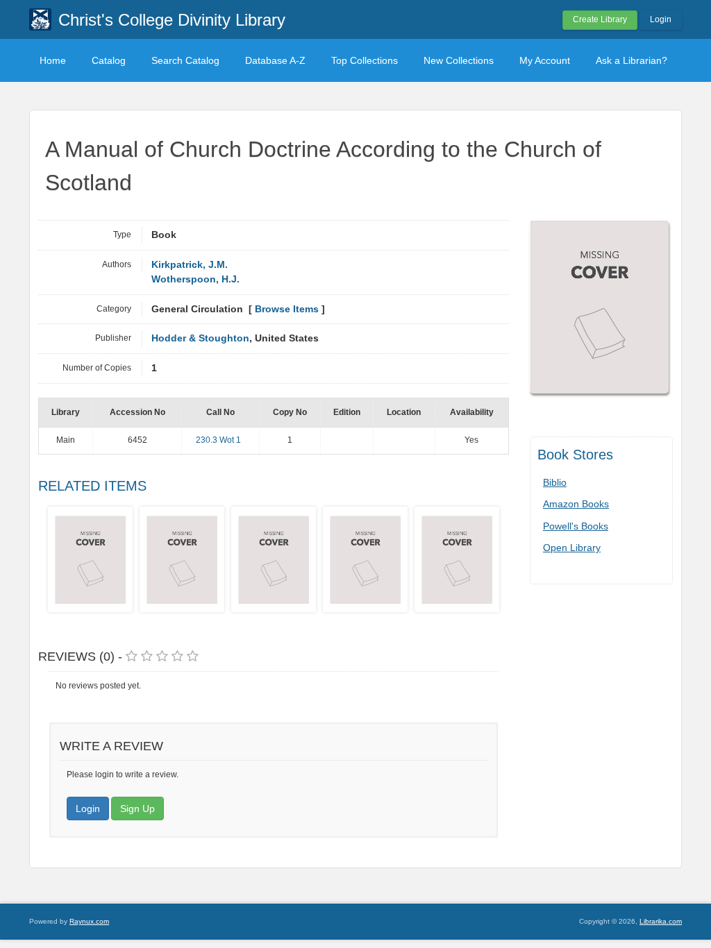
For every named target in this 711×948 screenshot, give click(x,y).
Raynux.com (89, 921)
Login (660, 19)
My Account (544, 60)
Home (53, 60)
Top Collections (364, 60)
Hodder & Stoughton (200, 338)
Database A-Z (275, 60)
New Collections (459, 60)
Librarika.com (660, 921)
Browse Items (287, 309)
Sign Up (137, 808)
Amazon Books (576, 503)
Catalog (109, 60)
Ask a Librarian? (631, 60)
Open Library (572, 547)
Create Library (600, 19)
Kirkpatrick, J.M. (189, 265)
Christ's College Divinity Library (171, 19)
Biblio (555, 482)
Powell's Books (575, 526)
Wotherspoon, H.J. (195, 279)
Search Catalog (185, 60)
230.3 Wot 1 (218, 440)
